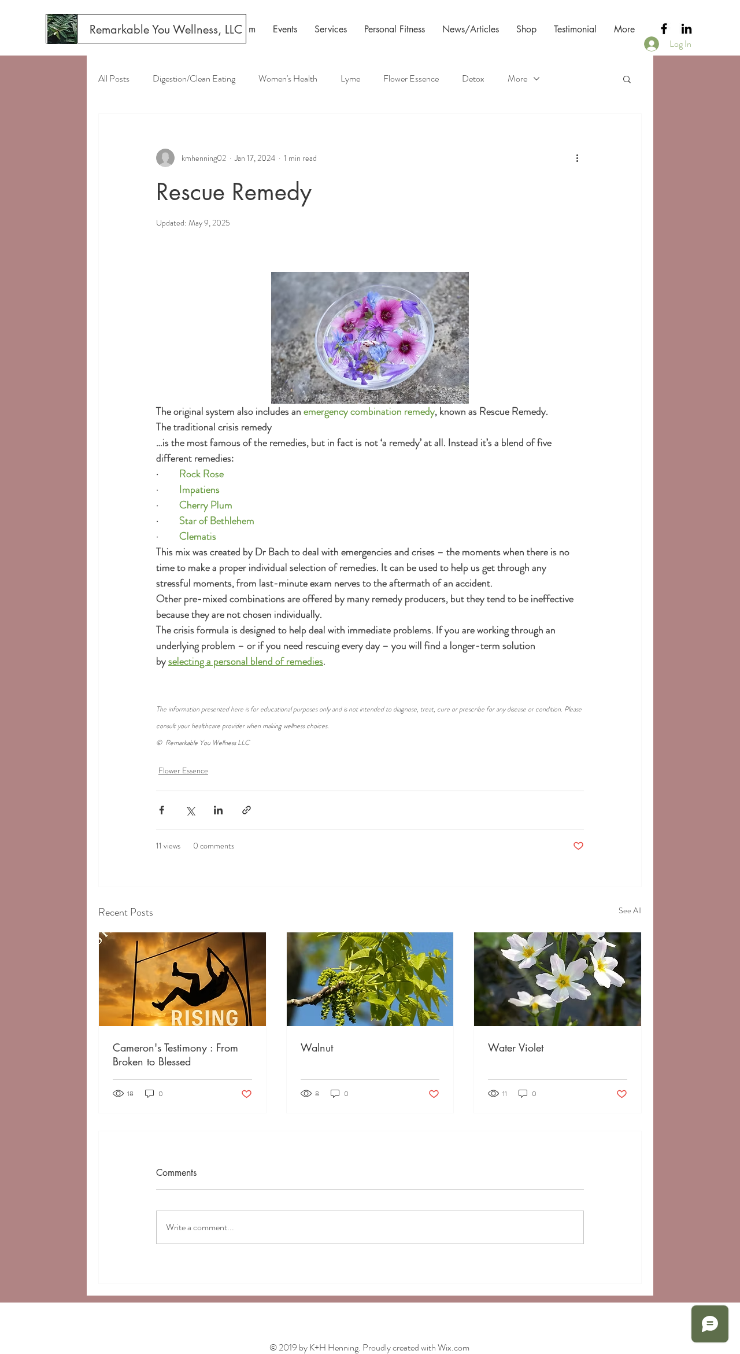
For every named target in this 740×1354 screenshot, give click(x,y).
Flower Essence (411, 78)
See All (630, 910)
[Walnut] (370, 979)
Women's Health (287, 78)
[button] (626, 78)
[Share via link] (246, 810)
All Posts (114, 78)
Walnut (317, 1047)
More (517, 78)
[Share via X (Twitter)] (189, 810)
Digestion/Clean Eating (194, 78)
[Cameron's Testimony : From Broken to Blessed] (182, 979)
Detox (473, 78)
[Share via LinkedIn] (218, 810)
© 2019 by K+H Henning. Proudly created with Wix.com (369, 1347)
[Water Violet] (557, 979)
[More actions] (577, 158)
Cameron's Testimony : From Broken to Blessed (175, 1054)
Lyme (350, 78)
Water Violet (515, 1047)
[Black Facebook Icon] (664, 28)
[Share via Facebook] (161, 810)
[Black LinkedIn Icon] (686, 28)
